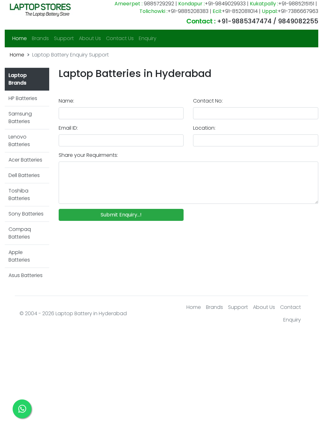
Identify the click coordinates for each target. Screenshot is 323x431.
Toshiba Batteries (19, 194)
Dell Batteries (24, 175)
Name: (66, 100)
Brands (40, 38)
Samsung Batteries (20, 117)
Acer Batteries (25, 159)
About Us (90, 38)
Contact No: (208, 100)
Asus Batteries (26, 275)
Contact (290, 307)
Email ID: (68, 128)
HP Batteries (23, 98)
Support (64, 38)
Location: (204, 128)
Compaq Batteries (20, 233)
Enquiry (147, 38)
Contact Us (120, 38)
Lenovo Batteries (19, 140)
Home (20, 38)
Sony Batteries (26, 213)
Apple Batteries (19, 256)
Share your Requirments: (88, 155)
